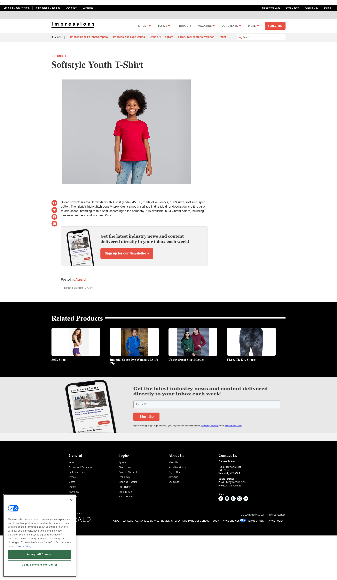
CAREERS (128, 520)
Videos (72, 482)
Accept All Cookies (39, 554)
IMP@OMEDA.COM (236, 482)
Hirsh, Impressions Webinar (196, 36)
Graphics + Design (128, 482)
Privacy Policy (24, 545)
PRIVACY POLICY (275, 520)
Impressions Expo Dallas (129, 36)
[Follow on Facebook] (220, 498)
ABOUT (117, 520)
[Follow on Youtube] (245, 498)
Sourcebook (174, 482)
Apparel (80, 279)
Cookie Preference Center (40, 564)
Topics (162, 25)
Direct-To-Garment (128, 472)
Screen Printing (126, 496)
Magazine (205, 25)
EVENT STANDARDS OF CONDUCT (193, 520)
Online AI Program (161, 36)
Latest (143, 25)
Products (184, 25)
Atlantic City (311, 8)
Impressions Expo (270, 8)
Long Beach (292, 8)
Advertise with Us (177, 467)
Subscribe (88, 8)
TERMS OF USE (256, 520)
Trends (72, 477)
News (71, 462)
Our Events (230, 25)
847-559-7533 (233, 485)
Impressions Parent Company (89, 36)
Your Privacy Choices (226, 520)
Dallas (327, 8)
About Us (173, 462)
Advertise (71, 8)
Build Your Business (79, 472)
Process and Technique (80, 467)
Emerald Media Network (16, 8)
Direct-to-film (125, 467)
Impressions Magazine (47, 8)
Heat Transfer (125, 487)
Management (125, 492)
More (252, 25)
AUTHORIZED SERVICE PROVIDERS (154, 520)
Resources (74, 492)
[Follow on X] (239, 498)
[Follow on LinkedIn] (233, 498)
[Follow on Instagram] (227, 498)
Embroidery (124, 477)
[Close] (71, 500)
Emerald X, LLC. (257, 514)
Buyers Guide (175, 472)
